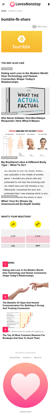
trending (6, 69)
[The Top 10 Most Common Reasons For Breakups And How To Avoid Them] (25, 322)
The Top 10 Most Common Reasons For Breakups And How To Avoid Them (24, 336)
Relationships (9, 113)
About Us (37, 357)
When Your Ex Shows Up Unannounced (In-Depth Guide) (20, 202)
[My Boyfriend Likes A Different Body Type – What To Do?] (25, 143)
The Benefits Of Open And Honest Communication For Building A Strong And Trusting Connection (23, 305)
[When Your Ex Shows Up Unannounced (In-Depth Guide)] (25, 184)
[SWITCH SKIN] (49, 4)
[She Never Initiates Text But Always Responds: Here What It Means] (25, 101)
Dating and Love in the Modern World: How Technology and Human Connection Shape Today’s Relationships (24, 77)
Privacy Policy (15, 357)
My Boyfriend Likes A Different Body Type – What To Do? (23, 163)
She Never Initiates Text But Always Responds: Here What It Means (23, 119)
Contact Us (27, 357)
